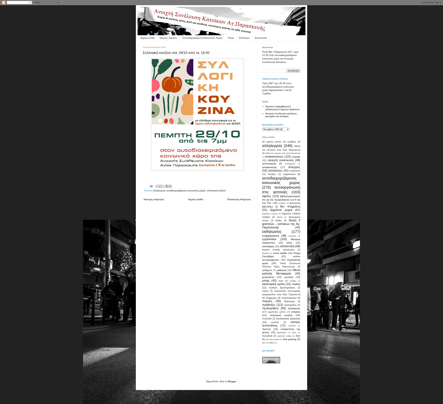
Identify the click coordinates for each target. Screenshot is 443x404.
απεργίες (294, 167)
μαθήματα (267, 270)
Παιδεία (296, 284)
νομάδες (292, 281)
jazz (264, 343)
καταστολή (287, 246)
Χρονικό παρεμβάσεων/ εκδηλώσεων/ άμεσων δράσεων (282, 108)
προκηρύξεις (290, 305)
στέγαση (295, 311)
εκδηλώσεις (272, 231)
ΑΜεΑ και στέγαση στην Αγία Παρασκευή (283, 153)
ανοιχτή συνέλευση (281, 160)
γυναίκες (282, 203)
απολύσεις (275, 170)
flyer (298, 336)
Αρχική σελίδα (147, 38)
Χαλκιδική (267, 336)
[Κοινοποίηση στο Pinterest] (170, 186)
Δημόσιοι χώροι (281, 210)
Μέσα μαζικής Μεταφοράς (281, 271)
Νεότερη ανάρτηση (154, 199)
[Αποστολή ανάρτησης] (150, 186)
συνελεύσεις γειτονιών (288, 318)
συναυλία (267, 318)
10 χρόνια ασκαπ (272, 142)
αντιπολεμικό (269, 163)
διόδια (279, 220)
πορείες (267, 301)
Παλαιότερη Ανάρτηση (239, 199)
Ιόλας (289, 242)
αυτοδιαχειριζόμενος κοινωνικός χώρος (185, 190)
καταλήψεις (268, 246)
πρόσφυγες (294, 308)
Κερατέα (265, 253)
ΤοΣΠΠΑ (291, 326)
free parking (289, 339)
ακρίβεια (291, 142)
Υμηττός (266, 329)
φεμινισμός (281, 332)
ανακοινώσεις (274, 156)
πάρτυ (265, 291)
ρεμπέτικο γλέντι (277, 312)
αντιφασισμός (269, 167)
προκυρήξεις (270, 308)
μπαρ (265, 280)
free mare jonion (272, 339)
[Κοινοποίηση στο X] (163, 186)
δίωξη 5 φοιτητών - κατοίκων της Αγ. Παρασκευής (281, 224)
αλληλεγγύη (159, 190)
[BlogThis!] (160, 186)
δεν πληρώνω (290, 206)
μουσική (288, 277)
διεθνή (279, 217)
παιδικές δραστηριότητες (282, 288)
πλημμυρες (271, 298)
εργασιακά (269, 239)
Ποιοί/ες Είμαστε (168, 38)
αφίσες (266, 196)
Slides (271, 343)
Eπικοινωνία (261, 38)
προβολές (268, 304)
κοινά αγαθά (280, 253)
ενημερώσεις (270, 235)
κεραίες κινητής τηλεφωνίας (278, 250)
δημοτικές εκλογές (270, 214)
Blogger (232, 381)
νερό (280, 281)
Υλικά (231, 38)
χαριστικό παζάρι (284, 336)
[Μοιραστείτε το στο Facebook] (167, 186)
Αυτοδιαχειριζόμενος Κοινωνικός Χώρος (202, 38)
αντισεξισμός (290, 164)
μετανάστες (268, 277)
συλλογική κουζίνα (216, 190)
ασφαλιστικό (289, 174)
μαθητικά (281, 270)
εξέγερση (292, 236)
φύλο (294, 332)
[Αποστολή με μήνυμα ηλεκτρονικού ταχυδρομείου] (157, 186)
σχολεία (275, 322)
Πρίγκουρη (289, 301)
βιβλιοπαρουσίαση (290, 196)
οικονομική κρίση (273, 284)
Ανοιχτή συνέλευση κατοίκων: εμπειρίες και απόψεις (281, 115)
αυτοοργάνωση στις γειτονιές (281, 189)
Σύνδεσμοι (244, 38)
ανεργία (296, 156)
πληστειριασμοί (289, 298)
